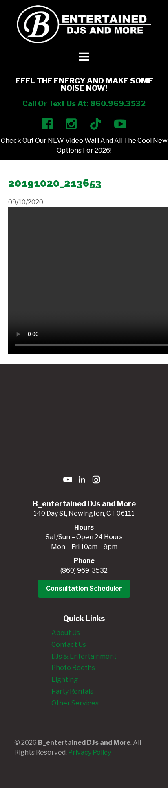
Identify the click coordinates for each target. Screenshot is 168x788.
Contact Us (68, 644)
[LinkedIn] (81, 481)
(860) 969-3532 (84, 570)
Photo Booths (73, 668)
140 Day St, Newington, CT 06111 (84, 513)
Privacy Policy (89, 752)
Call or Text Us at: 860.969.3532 (84, 103)
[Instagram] (96, 481)
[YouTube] (67, 481)
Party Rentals (72, 691)
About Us (65, 633)
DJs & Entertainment (84, 656)
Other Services (75, 703)
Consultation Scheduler (84, 588)
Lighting (64, 679)
